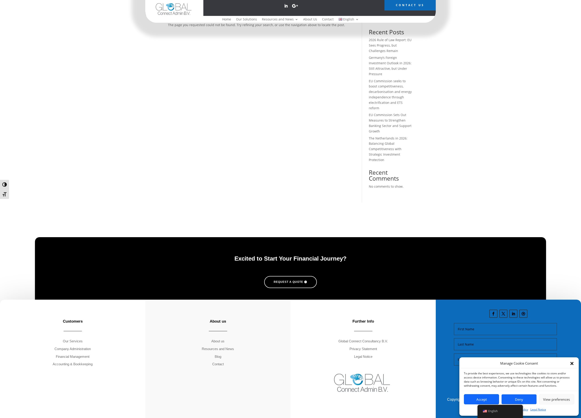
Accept (481, 399)
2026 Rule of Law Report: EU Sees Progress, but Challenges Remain (390, 45)
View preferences (556, 399)
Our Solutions (246, 19)
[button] (572, 363)
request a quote (288, 282)
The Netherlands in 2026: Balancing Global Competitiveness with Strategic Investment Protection (388, 149)
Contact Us (410, 5)
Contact (328, 19)
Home (226, 19)
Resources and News (278, 19)
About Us (310, 19)
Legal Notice (538, 409)
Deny (519, 399)
